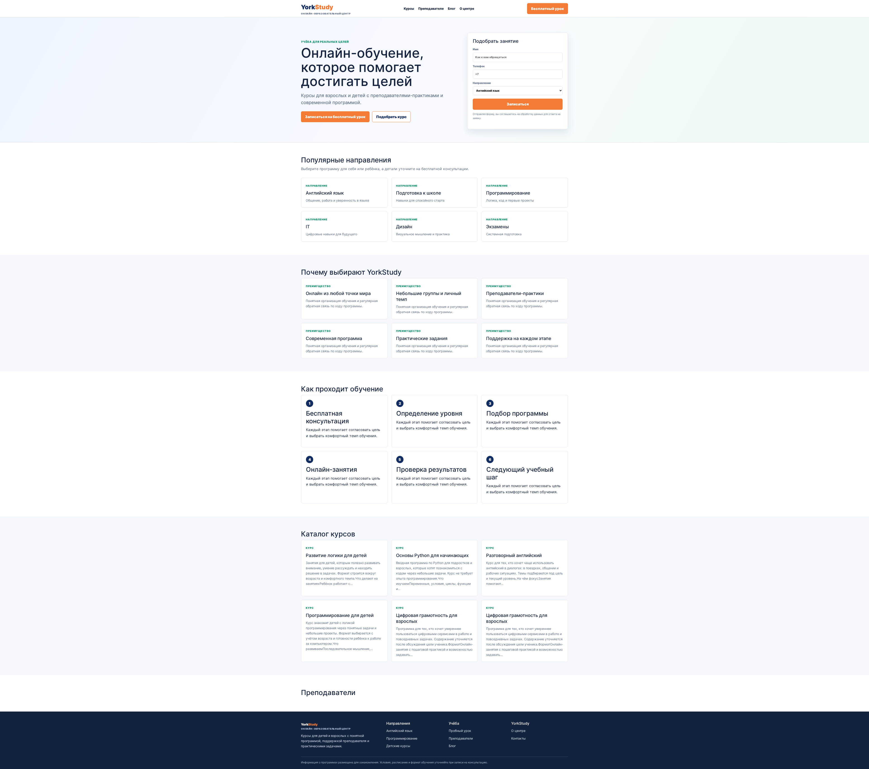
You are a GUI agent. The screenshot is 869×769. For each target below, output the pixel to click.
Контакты (518, 738)
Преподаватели (431, 8)
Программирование (401, 738)
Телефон (479, 66)
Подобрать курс (391, 116)
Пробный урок (460, 731)
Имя (475, 49)
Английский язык (399, 731)
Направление (482, 83)
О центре (467, 8)
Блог (452, 8)
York (326, 9)
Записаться (518, 104)
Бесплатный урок (547, 8)
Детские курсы (398, 746)
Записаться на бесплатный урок (335, 116)
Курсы (409, 8)
